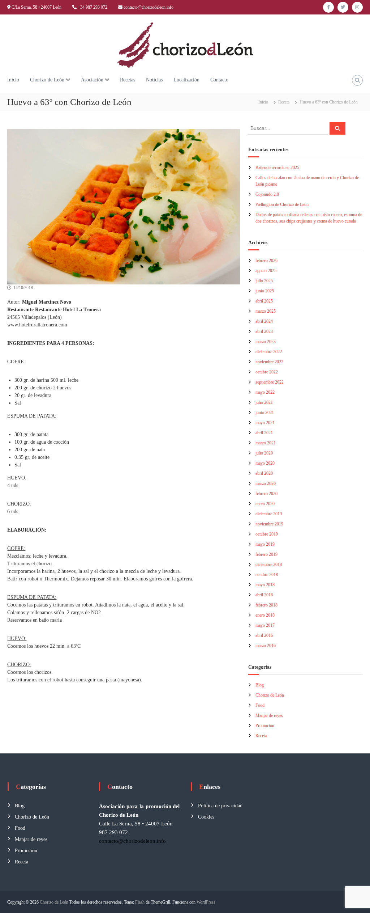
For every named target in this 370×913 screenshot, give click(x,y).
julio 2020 (264, 453)
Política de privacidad (220, 805)
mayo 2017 (265, 625)
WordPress (206, 902)
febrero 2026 (266, 260)
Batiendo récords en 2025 (277, 167)
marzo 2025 (265, 311)
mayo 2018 (265, 584)
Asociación (92, 80)
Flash (140, 902)
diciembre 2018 (268, 564)
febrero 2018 (266, 605)
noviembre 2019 (269, 524)
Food (259, 705)
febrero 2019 (266, 554)
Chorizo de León (47, 80)
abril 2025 (264, 301)
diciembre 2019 (268, 513)
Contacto (219, 80)
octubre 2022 (266, 372)
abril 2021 (264, 432)
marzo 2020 (265, 483)
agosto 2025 (265, 270)
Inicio (13, 80)
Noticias (154, 80)
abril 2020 (264, 473)
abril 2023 (264, 331)
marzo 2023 (265, 341)
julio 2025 (264, 280)
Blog (259, 685)
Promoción (264, 725)
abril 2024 (264, 321)
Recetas (127, 80)
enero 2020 (265, 503)
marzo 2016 (265, 645)
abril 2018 (264, 594)
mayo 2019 (265, 544)
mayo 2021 (265, 422)
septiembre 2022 (269, 382)
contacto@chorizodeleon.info (148, 7)
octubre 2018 (266, 574)
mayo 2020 (265, 463)
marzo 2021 (265, 442)
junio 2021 (264, 412)
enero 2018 (265, 615)
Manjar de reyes (269, 715)
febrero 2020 (266, 493)
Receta (283, 102)
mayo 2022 (265, 392)
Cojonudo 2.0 (267, 194)
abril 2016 (264, 635)
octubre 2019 (266, 534)
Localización (186, 80)
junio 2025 (264, 290)
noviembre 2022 (269, 361)
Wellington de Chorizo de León (282, 204)
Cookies (206, 817)
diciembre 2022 (268, 351)
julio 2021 (264, 402)
